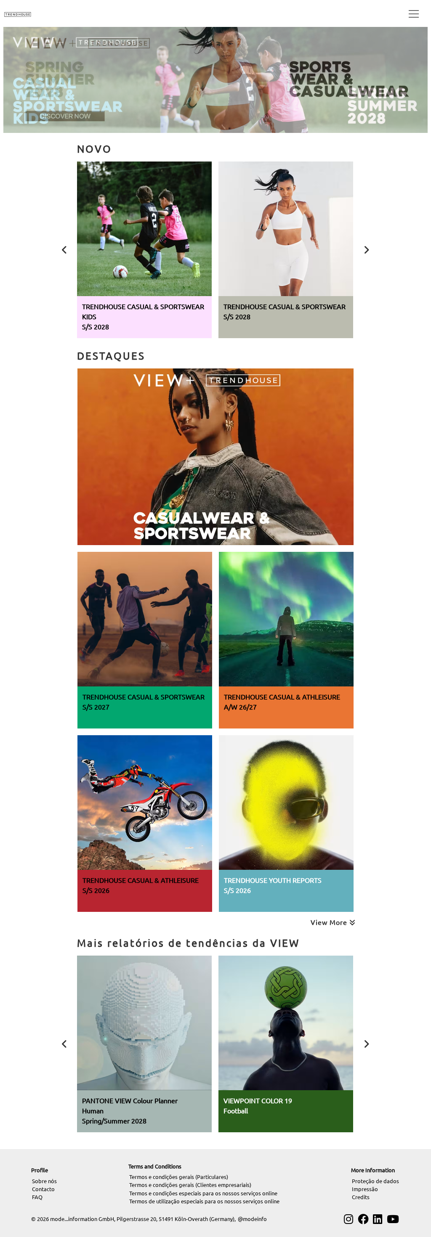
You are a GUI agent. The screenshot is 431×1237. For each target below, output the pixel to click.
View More (330, 922)
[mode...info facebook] (363, 1219)
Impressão (365, 1188)
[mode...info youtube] (393, 1219)
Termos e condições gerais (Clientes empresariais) (190, 1184)
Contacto (43, 1188)
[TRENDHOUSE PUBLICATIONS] (17, 13)
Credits (361, 1196)
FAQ (37, 1196)
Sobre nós (44, 1180)
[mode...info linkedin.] (377, 1219)
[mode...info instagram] (348, 1219)
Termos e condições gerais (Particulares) (178, 1176)
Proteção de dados (375, 1180)
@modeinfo (252, 1218)
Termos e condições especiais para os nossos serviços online (203, 1193)
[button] (412, 13)
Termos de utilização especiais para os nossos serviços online (204, 1201)
